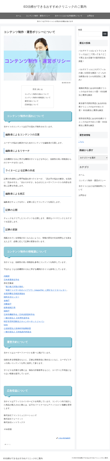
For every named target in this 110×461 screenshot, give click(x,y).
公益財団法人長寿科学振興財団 (17, 328)
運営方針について (31, 101)
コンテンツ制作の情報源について (37, 97)
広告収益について (31, 104)
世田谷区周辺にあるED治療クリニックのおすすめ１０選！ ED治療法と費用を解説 (93, 122)
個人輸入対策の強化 (14, 287)
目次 (35, 89)
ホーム (81, 175)
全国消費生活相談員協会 (14, 294)
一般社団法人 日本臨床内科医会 (17, 332)
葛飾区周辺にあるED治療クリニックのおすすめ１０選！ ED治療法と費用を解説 (93, 91)
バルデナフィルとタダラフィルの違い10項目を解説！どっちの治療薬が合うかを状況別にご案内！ (92, 74)
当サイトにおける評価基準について (92, 188)
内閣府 (7, 276)
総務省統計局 (9, 308)
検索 (80, 30)
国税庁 (7, 311)
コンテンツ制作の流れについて (37, 94)
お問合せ (82, 195)
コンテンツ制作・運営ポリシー (92, 180)
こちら (81, 142)
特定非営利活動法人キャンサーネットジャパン (24, 321)
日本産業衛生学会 (11, 280)
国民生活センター (11, 297)
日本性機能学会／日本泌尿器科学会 (19, 314)
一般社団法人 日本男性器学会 (16, 318)
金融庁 (7, 301)
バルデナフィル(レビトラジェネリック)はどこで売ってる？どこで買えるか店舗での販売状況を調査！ (92, 56)
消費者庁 (7, 304)
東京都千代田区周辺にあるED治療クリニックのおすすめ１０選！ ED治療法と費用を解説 (92, 106)
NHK (6, 325)
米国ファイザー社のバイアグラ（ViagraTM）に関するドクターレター (36, 290)
